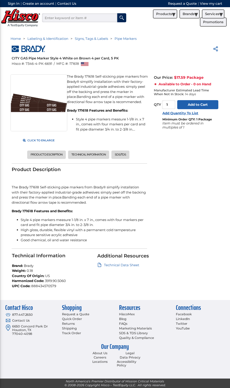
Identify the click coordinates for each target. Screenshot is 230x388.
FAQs (123, 323)
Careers (100, 357)
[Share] (215, 49)
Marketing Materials (135, 328)
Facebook (184, 314)
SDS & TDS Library (133, 333)
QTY (157, 104)
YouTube (183, 328)
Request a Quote (75, 314)
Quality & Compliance (136, 338)
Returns (68, 323)
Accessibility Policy (126, 363)
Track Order (71, 333)
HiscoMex (127, 314)
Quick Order (72, 319)
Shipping (69, 328)
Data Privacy (130, 357)
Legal (130, 353)
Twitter (181, 323)
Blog (122, 319)
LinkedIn (183, 319)
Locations (100, 361)
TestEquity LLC (124, 385)
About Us (100, 353)
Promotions (213, 22)
